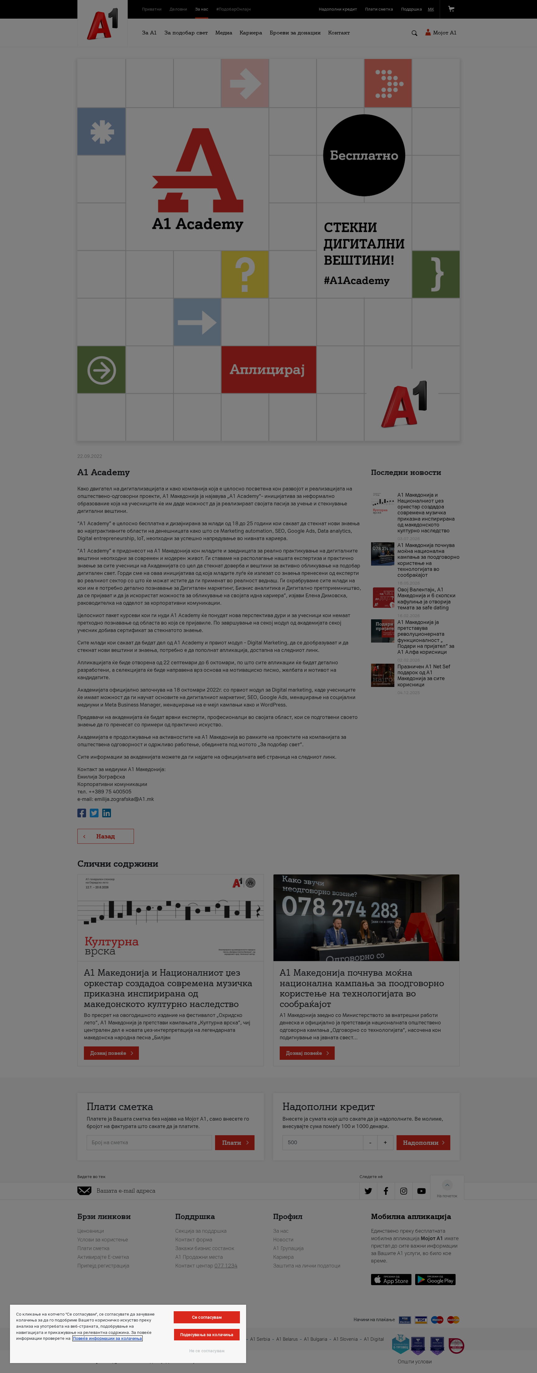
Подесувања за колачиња (207, 1334)
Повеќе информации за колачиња (107, 1338)
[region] (128, 1334)
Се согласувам (207, 1317)
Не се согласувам (206, 1350)
